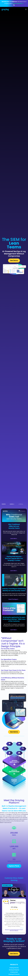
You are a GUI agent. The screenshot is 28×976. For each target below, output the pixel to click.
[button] (14, 890)
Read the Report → (14, 599)
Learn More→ (14, 538)
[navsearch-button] (14, 5)
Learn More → (14, 570)
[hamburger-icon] (25, 9)
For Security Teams (8, 649)
